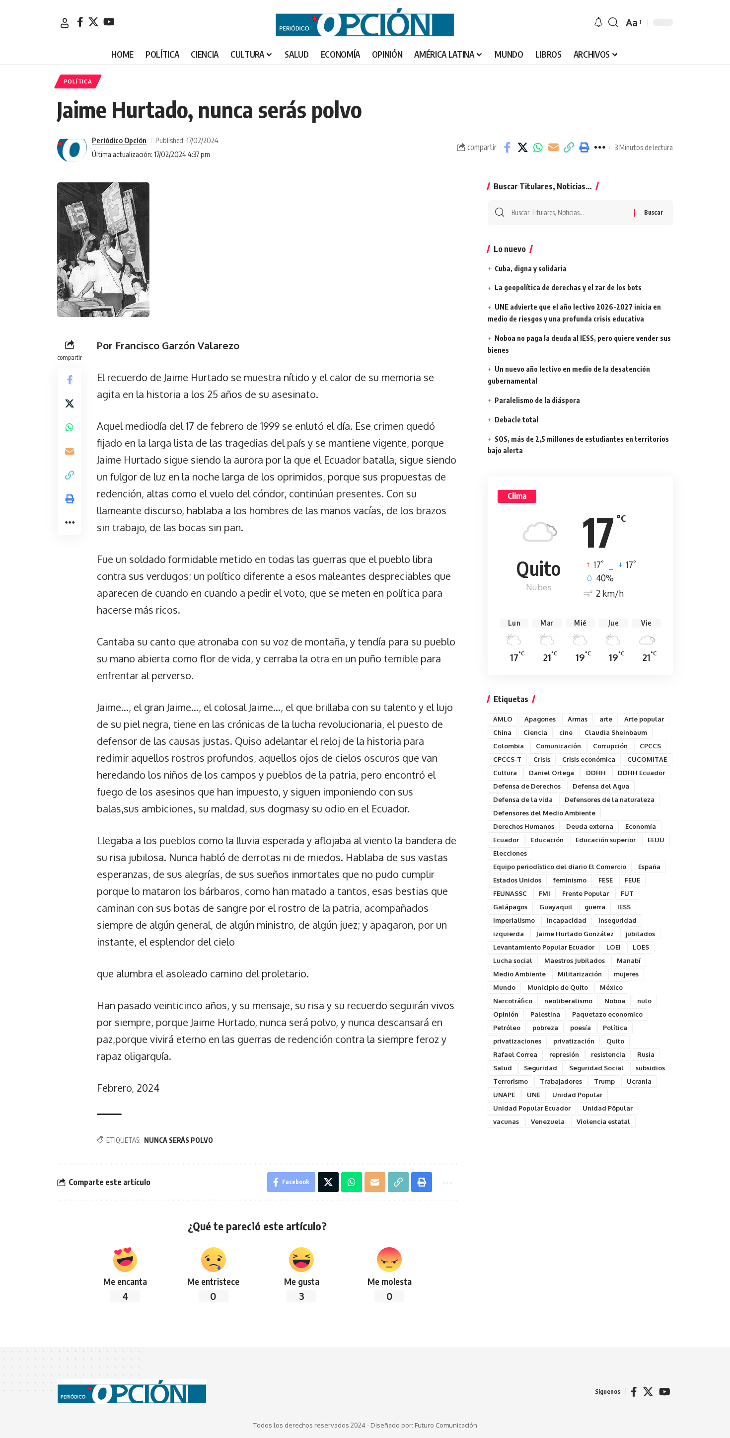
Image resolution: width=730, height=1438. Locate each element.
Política (615, 1028)
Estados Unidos (517, 880)
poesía (580, 1028)
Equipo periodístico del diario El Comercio (559, 867)
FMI (544, 893)
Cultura (505, 773)
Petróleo (506, 1028)
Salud (502, 1068)
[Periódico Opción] (365, 22)
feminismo (569, 880)
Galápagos (510, 907)
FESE (605, 880)
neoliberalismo (568, 1001)
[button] (65, 23)
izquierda (508, 934)
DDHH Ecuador (641, 773)
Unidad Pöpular (608, 1108)
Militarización (580, 974)
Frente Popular (585, 893)
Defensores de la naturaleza (610, 799)
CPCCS (650, 746)
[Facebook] (80, 22)
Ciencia (535, 732)
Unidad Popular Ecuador (532, 1108)
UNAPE (504, 1095)
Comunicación (558, 746)
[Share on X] (522, 148)
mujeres (626, 974)
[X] (93, 22)
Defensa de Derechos (527, 786)
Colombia (508, 746)
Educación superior (606, 840)
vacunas (506, 1121)
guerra (594, 907)
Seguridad (540, 1068)
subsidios (650, 1068)
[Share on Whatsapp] (538, 148)
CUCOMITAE (647, 759)
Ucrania (639, 1081)
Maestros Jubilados (574, 960)
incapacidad (566, 920)
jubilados (640, 934)
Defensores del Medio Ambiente (544, 813)
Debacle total (516, 419)
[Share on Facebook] (507, 148)
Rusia (646, 1054)
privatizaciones (517, 1041)
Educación (547, 840)
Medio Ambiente (519, 974)
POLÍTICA (78, 81)
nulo (644, 1001)
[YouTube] (109, 22)
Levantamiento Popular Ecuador (543, 947)
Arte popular (644, 719)
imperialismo (514, 920)
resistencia (608, 1054)
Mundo (504, 987)
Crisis (541, 759)
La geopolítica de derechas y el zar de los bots (568, 287)
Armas (577, 719)
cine (566, 732)
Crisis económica (588, 759)
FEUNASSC (510, 893)
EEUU (656, 840)
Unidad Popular (577, 1095)
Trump (604, 1081)
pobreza (545, 1028)
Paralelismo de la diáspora (537, 400)
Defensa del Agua (601, 786)
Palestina (545, 1014)
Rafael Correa (515, 1054)
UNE (533, 1095)
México (611, 987)
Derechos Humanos (523, 826)
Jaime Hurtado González (575, 934)
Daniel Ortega (551, 773)
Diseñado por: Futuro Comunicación (423, 1425)
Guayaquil (556, 907)
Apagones (540, 719)
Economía (640, 826)
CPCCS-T (507, 759)
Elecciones (510, 853)
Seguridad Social (596, 1068)
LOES (641, 947)
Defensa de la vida (523, 799)
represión (564, 1054)
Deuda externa (589, 826)
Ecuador (506, 840)
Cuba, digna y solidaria (531, 268)
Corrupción (610, 746)
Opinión (505, 1014)
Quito (615, 1041)
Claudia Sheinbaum (615, 732)
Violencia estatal (603, 1121)
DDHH (596, 773)
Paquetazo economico (607, 1014)
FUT (627, 893)
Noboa (614, 1001)
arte (605, 719)
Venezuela (548, 1121)
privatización (573, 1041)
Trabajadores (561, 1081)
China (502, 732)
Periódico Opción (119, 140)
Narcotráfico (512, 1001)
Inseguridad (617, 920)
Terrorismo (510, 1081)
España (649, 867)
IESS (624, 907)
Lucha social (512, 960)
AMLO (502, 719)
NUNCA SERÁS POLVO (178, 1140)
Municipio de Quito (557, 987)
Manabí (629, 960)
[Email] (553, 148)
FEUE (632, 880)
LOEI (613, 947)
